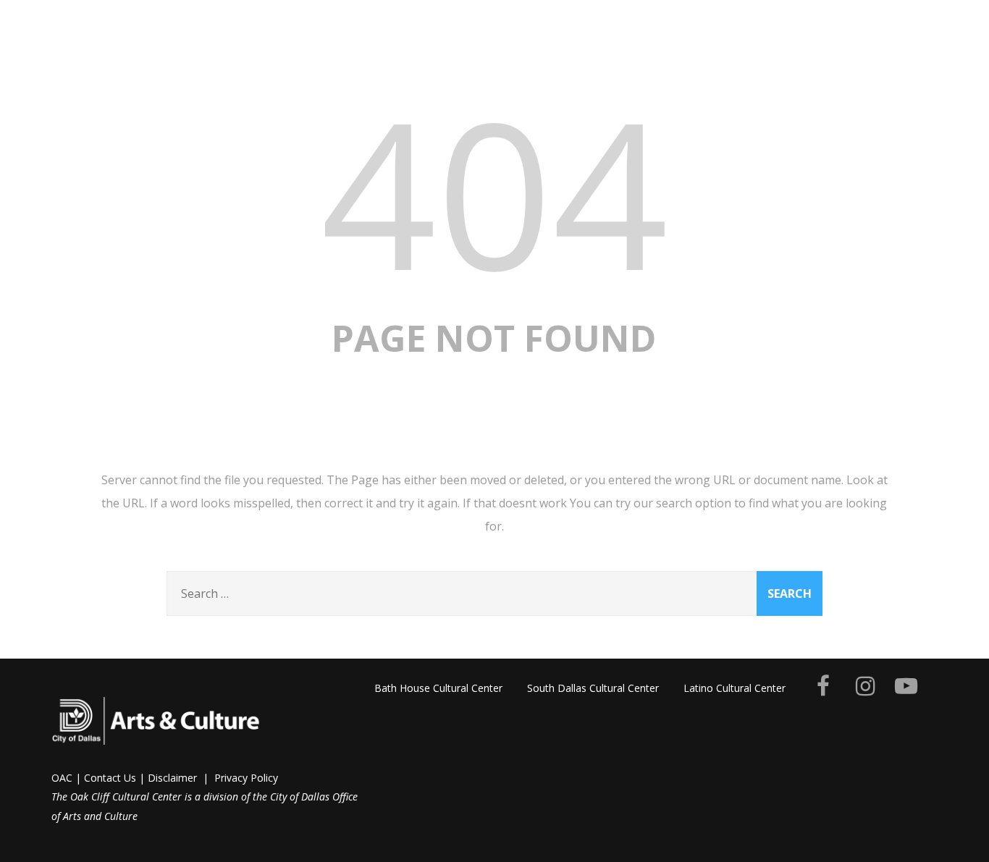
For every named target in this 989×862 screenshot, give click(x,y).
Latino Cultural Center (734, 688)
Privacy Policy (246, 778)
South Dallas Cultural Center (593, 688)
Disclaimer (172, 778)
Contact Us (110, 778)
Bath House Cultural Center (438, 688)
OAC (61, 778)
